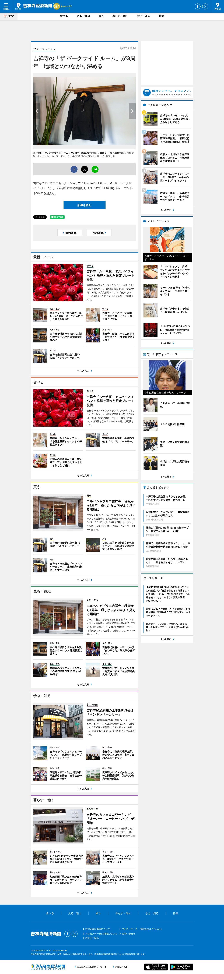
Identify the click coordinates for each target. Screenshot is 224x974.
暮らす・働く (120, 15)
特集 (161, 15)
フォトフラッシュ (44, 49)
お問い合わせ (128, 933)
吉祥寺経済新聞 (33, 6)
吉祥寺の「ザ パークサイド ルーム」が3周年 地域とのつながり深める (69, 152)
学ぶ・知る (143, 15)
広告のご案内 (92, 938)
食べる (64, 15)
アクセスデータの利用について (101, 933)
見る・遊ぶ (83, 15)
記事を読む (85, 205)
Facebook (198, 6)
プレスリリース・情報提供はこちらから (142, 928)
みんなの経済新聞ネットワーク (48, 967)
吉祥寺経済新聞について (97, 928)
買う (101, 15)
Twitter (205, 6)
